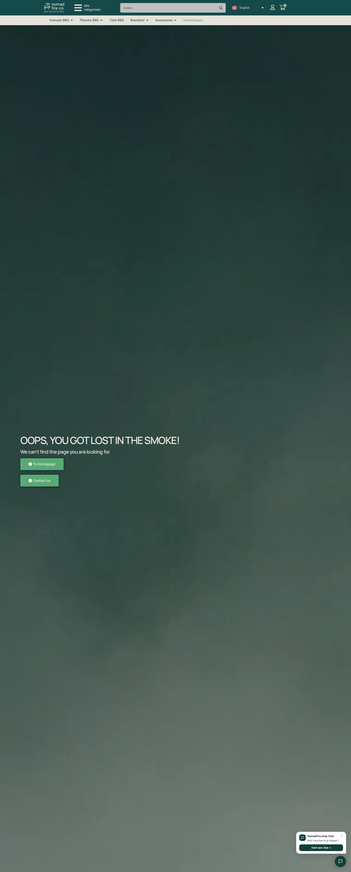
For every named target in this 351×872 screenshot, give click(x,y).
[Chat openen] (340, 861)
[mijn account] (272, 7)
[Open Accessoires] (175, 20)
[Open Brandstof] (147, 20)
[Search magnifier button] (220, 7)
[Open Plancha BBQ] (101, 20)
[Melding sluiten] (341, 836)
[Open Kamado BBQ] (71, 20)
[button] (87, 7)
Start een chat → (321, 847)
